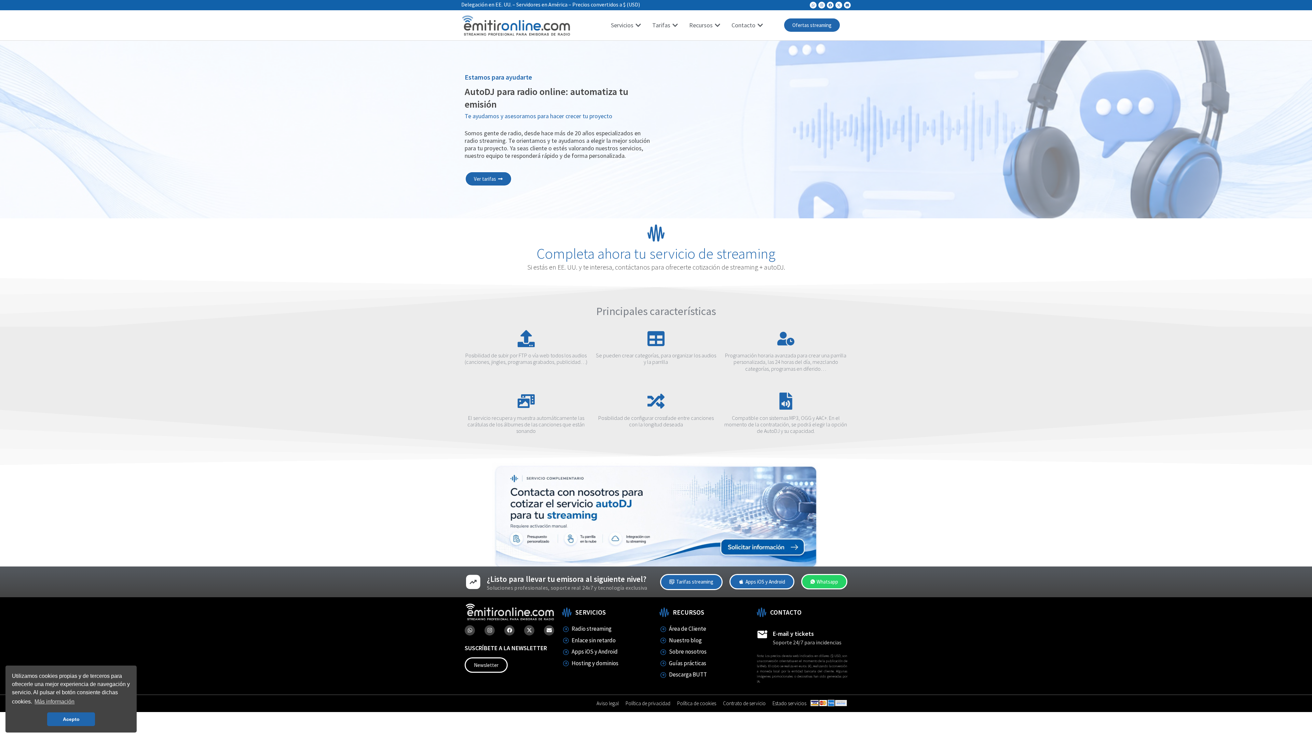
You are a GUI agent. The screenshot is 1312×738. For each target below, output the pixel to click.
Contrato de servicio (744, 703)
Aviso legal (608, 703)
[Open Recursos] (717, 25)
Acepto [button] (71, 719)
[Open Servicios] (638, 25)
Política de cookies (696, 703)
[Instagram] (821, 5)
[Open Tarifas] (675, 25)
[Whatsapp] (813, 5)
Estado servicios (789, 703)
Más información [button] (54, 702)
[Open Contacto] (760, 25)
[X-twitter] (838, 5)
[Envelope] (847, 5)
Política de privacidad (648, 703)
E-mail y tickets (793, 634)
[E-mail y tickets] (762, 634)
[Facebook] (830, 5)
